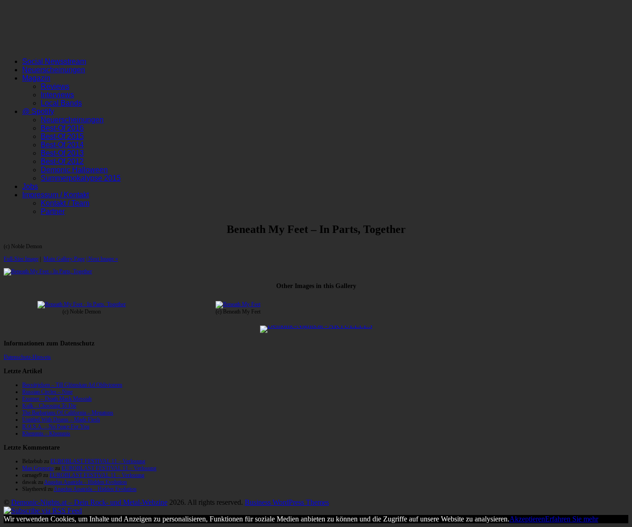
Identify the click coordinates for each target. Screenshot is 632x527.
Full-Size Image (21, 259)
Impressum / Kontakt (55, 195)
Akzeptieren (527, 519)
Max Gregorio (38, 468)
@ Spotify (38, 111)
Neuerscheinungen (53, 70)
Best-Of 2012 (62, 161)
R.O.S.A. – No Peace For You (55, 426)
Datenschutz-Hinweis (27, 357)
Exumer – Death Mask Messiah (57, 398)
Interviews (57, 95)
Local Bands (61, 103)
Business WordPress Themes (287, 502)
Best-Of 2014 (62, 145)
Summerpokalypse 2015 (81, 178)
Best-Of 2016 (62, 128)
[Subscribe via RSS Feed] (43, 510)
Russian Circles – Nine (47, 392)
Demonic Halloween (74, 170)
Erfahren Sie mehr (571, 519)
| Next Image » (102, 259)
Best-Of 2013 (62, 153)
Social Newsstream (54, 61)
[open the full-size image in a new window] (48, 271)
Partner (53, 211)
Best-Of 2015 (62, 136)
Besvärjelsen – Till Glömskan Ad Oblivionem (72, 385)
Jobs (30, 186)
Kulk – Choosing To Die (49, 405)
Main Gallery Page (64, 259)
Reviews (55, 86)
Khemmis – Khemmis (46, 433)
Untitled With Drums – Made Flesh (61, 419)
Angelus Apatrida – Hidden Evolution (85, 482)
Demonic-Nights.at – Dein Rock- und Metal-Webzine (89, 502)
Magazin (36, 78)
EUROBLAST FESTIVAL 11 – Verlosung (97, 461)
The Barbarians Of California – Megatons (67, 412)
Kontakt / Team (65, 203)
